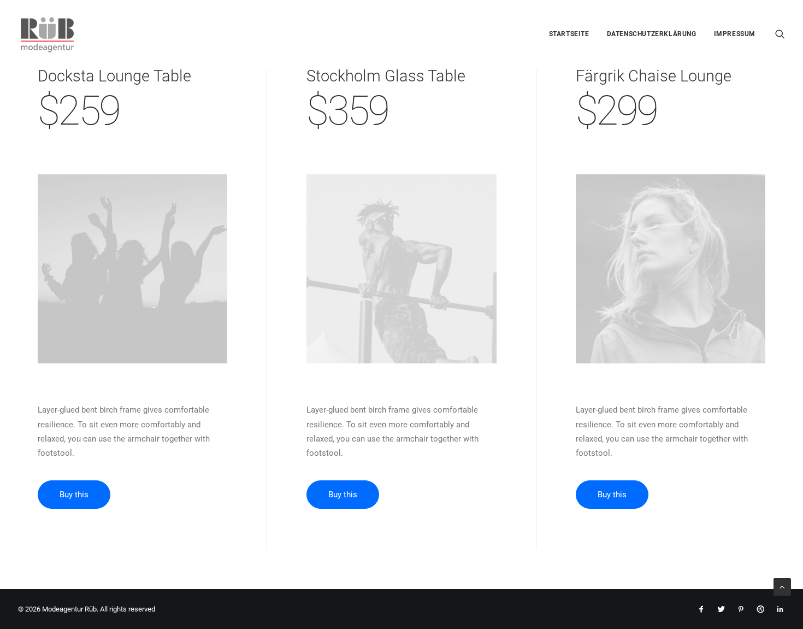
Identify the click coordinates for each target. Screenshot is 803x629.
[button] (780, 34)
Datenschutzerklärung (651, 34)
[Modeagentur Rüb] (47, 34)
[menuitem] (569, 34)
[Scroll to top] (782, 586)
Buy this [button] (74, 494)
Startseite (569, 34)
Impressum (734, 34)
